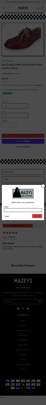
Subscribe (37, 216)
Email (6, 207)
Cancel (7, 216)
